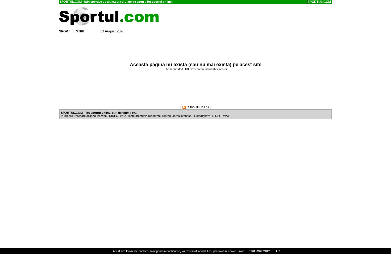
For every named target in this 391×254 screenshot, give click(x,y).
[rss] (184, 107)
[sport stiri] (109, 24)
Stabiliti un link (198, 107)
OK (278, 251)
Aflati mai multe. (259, 251)
